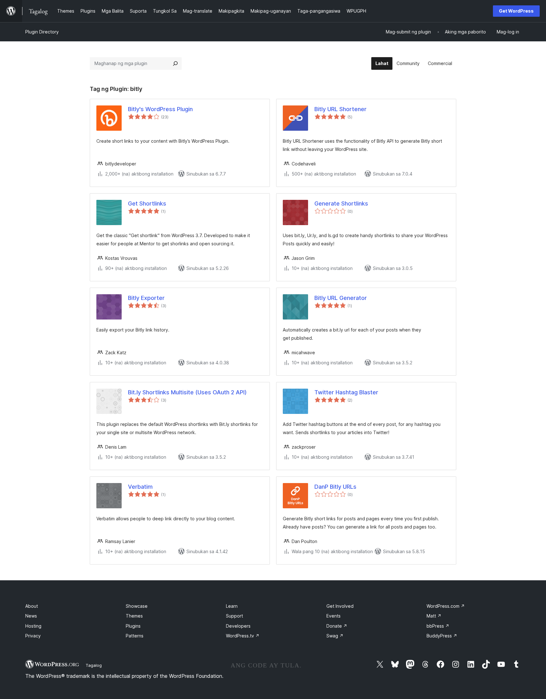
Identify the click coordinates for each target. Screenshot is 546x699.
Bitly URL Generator (340, 298)
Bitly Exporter (146, 298)
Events (333, 615)
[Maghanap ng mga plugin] (175, 63)
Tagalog (94, 665)
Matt (434, 615)
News (31, 615)
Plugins (133, 626)
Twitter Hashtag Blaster (346, 392)
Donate (336, 626)
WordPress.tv (242, 635)
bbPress (438, 626)
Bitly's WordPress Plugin (160, 109)
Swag (334, 635)
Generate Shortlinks (341, 203)
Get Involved (340, 606)
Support (234, 615)
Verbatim (140, 486)
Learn (232, 606)
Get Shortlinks (147, 203)
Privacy (33, 635)
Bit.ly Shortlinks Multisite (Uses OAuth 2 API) (187, 392)
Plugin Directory (42, 31)
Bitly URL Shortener (340, 109)
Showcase (137, 606)
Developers (238, 626)
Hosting (33, 626)
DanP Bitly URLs (335, 486)
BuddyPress (442, 635)
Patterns (134, 635)
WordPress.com (446, 606)
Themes (134, 615)
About (31, 606)
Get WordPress (516, 11)
